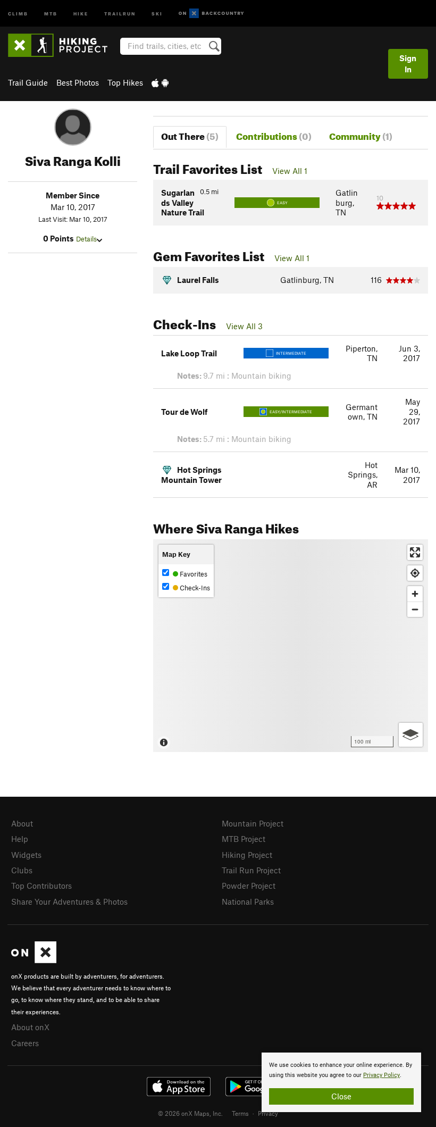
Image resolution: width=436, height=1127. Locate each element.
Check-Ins (194, 587)
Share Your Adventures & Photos (69, 901)
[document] (341, 1082)
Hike (80, 13)
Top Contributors (41, 885)
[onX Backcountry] (211, 14)
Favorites (192, 574)
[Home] (63, 45)
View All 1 (289, 171)
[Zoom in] (415, 594)
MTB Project (243, 839)
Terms (240, 1113)
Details (86, 239)
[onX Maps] (33, 960)
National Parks (248, 901)
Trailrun (120, 13)
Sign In (407, 63)
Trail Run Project (251, 870)
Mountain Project (252, 823)
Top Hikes (125, 82)
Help (19, 839)
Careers (25, 1043)
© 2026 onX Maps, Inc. (190, 1113)
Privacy (268, 1113)
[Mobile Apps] (160, 82)
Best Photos (77, 82)
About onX (30, 1027)
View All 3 (244, 326)
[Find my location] (415, 573)
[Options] (411, 735)
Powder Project (248, 885)
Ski (157, 13)
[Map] (290, 645)
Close (341, 1096)
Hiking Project (247, 854)
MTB (50, 13)
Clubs (21, 870)
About (22, 823)
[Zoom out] (415, 609)
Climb (18, 13)
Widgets (26, 854)
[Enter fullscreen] (415, 552)
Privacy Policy (381, 1075)
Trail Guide (28, 82)
